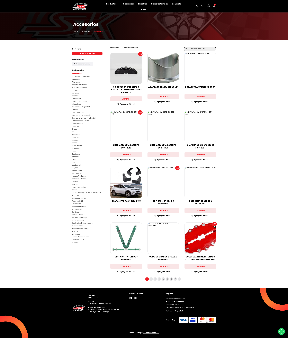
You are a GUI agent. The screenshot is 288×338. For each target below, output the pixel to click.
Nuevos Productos (79, 176)
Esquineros (76, 137)
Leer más (126, 99)
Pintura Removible (79, 187)
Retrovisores (77, 209)
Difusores (75, 129)
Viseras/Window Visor (80, 237)
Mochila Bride (77, 171)
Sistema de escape (79, 218)
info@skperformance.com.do (99, 303)
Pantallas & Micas (79, 179)
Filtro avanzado (88, 53)
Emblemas (76, 135)
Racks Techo (77, 195)
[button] (126, 104)
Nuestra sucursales (96, 307)
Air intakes (76, 79)
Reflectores (76, 204)
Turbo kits (76, 234)
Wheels (75, 242)
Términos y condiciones (175, 298)
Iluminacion (76, 154)
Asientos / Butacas (79, 85)
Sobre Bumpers (78, 220)
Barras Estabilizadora (80, 87)
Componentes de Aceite (81, 115)
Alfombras (76, 82)
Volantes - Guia (78, 240)
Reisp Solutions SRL (151, 333)
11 (175, 279)
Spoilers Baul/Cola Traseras (82, 223)
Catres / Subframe (79, 101)
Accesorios (77, 74)
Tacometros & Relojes (80, 229)
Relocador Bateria (79, 206)
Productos (86, 31)
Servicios (75, 212)
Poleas (74, 190)
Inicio (76, 31)
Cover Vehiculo (78, 123)
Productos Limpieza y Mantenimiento (86, 193)
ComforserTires (78, 112)
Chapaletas (76, 104)
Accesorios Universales (81, 76)
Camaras (75, 96)
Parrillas (75, 182)
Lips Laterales (77, 165)
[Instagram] (135, 298)
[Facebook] (130, 298)
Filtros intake (77, 146)
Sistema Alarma (78, 215)
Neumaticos (77, 173)
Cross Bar (75, 126)
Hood (74, 151)
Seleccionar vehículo (83, 64)
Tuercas (75, 231)
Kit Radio (75, 157)
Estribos (75, 140)
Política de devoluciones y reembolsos (181, 308)
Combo (75, 110)
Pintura (75, 184)
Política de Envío (172, 304)
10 (171, 279)
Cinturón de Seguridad (81, 107)
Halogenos (76, 148)
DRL (73, 132)
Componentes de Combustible (84, 118)
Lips (73, 162)
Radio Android (77, 201)
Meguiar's (75, 168)
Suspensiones (77, 226)
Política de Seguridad (174, 311)
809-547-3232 (93, 297)
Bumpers (75, 93)
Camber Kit (76, 99)
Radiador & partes (79, 198)
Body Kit (75, 90)
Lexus (74, 159)
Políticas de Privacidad (175, 301)
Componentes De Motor (81, 121)
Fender (74, 143)
